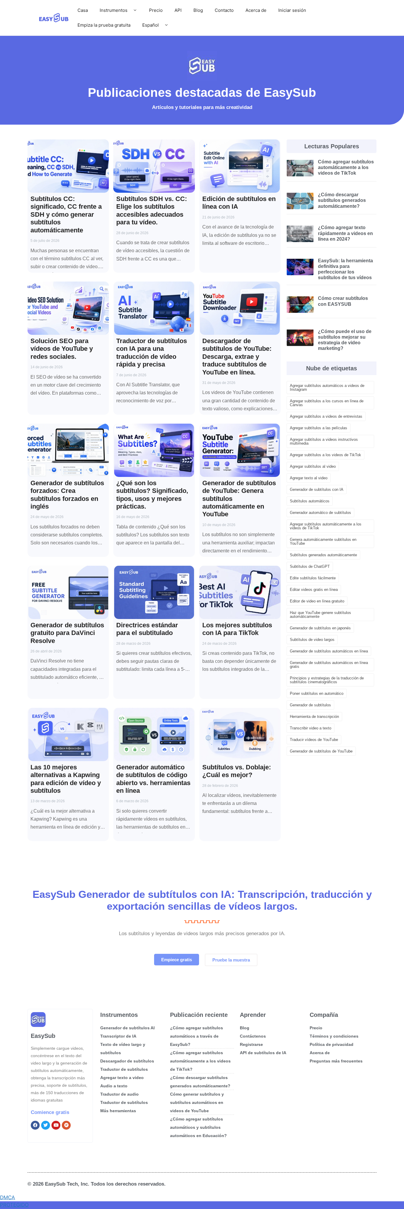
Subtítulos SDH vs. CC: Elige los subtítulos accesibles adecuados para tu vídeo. (151, 210)
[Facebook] (35, 1125)
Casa (82, 10)
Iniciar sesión (292, 10)
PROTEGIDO (14, 1205)
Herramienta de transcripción (314, 716)
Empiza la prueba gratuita (103, 25)
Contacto (224, 10)
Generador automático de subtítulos (320, 512)
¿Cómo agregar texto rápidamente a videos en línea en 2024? (345, 233)
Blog (198, 10)
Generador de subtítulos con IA (316, 489)
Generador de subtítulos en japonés (320, 628)
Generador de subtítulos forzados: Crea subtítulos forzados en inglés (67, 494)
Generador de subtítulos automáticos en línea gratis (329, 664)
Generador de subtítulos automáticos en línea (329, 651)
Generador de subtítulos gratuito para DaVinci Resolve (67, 632)
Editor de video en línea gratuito (317, 601)
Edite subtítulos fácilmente (313, 578)
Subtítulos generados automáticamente (323, 555)
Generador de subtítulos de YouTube (321, 751)
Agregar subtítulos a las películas (318, 428)
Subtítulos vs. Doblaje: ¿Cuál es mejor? (236, 771)
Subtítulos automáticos (309, 501)
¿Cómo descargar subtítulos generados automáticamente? (342, 200)
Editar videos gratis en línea (314, 589)
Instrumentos (113, 10)
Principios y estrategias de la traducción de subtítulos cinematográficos (327, 680)
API (178, 10)
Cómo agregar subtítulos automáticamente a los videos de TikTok (346, 167)
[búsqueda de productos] (66, 1125)
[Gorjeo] (45, 1125)
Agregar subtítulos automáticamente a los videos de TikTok (325, 526)
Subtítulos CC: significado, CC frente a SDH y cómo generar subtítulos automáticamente (66, 214)
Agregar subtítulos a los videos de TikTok (325, 455)
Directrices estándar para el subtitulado (147, 628)
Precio (156, 10)
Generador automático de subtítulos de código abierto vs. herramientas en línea (153, 778)
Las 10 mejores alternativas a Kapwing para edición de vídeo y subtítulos (65, 778)
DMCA (7, 1197)
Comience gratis (50, 1112)
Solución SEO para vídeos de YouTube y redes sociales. (61, 348)
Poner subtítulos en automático (316, 693)
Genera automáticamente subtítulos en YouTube (323, 541)
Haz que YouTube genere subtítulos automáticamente (320, 614)
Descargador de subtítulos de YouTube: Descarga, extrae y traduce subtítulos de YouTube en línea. (237, 356)
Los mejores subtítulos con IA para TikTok (237, 628)
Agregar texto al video (308, 478)
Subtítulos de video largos (312, 639)
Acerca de (255, 10)
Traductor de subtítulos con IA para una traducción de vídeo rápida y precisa (151, 352)
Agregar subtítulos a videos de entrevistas (326, 416)
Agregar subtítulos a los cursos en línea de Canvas (326, 403)
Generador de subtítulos (310, 705)
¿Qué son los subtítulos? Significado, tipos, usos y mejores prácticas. (152, 494)
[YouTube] (55, 1125)
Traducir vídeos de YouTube (314, 739)
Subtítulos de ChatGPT (310, 566)
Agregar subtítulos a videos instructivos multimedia (324, 441)
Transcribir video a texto (310, 728)
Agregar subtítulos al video (313, 466)
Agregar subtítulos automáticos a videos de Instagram (327, 387)
